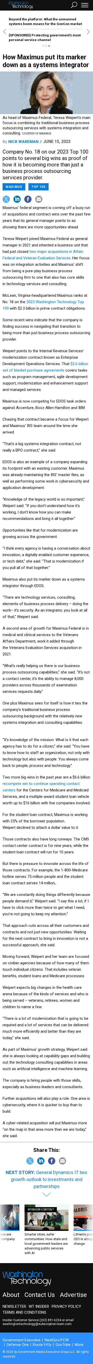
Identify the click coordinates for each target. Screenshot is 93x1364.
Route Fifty (42, 1344)
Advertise (73, 1294)
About (11, 1294)
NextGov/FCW (57, 1340)
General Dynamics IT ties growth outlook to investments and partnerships (49, 1179)
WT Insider (39, 1306)
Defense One (18, 1344)
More (79, 1344)
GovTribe (63, 1344)
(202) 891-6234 (50, 1320)
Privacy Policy (66, 1306)
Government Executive (22, 1340)
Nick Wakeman (23, 141)
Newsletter (14, 1306)
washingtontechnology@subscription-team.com (37, 1324)
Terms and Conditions (24, 1312)
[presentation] (4, 1230)
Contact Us (40, 1294)
